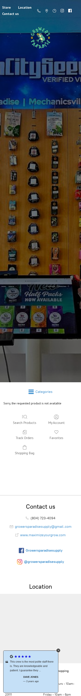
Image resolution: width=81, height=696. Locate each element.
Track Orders (24, 438)
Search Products (24, 422)
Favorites (56, 438)
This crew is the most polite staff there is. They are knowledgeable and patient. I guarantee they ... (32, 666)
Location (25, 7)
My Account (56, 422)
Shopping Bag (24, 453)
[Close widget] (58, 650)
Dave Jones (30, 677)
